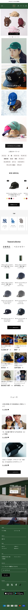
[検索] (23, 5)
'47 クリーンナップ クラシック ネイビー (21, 283)
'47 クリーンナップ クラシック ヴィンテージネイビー (7, 301)
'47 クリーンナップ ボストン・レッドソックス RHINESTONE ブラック (14, 194)
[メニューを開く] (2, 5)
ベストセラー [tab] (19, 247)
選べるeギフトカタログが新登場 (14, 1)
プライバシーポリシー (17, 556)
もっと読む (4, 409)
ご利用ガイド (16, 546)
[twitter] (12, 585)
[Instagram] (8, 585)
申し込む (6, 575)
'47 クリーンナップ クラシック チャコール (21, 301)
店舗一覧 (3, 538)
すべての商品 (4, 530)
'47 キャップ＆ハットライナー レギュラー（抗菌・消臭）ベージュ (21, 265)
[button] (7, 198)
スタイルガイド (4, 548)
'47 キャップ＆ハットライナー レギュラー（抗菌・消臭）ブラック (7, 283)
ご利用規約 (3, 558)
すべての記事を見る (14, 472)
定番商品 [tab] (6, 247)
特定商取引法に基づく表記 (6, 556)
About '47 (3, 546)
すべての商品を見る (14, 327)
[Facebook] (16, 585)
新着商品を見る (14, 204)
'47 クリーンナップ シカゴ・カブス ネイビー (21, 319)
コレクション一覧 (17, 530)
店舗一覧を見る (14, 491)
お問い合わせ (16, 548)
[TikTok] (20, 585)
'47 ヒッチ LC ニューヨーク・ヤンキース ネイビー (7, 319)
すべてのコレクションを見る (14, 146)
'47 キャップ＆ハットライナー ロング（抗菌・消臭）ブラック (7, 265)
